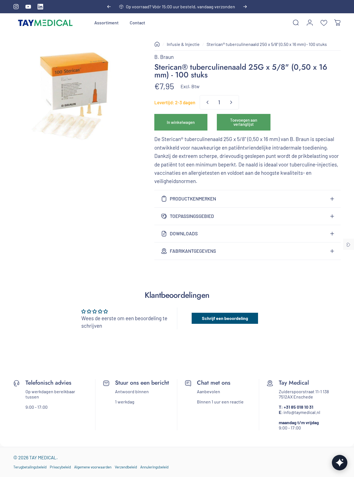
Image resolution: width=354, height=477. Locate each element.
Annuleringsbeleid (154, 467)
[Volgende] (245, 6)
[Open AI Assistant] (339, 462)
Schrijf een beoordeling (225, 318)
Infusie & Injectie (183, 44)
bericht (160, 383)
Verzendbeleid (126, 467)
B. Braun (164, 57)
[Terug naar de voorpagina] (157, 44)
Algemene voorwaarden (92, 467)
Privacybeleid (60, 467)
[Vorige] (109, 6)
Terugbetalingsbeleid (29, 467)
